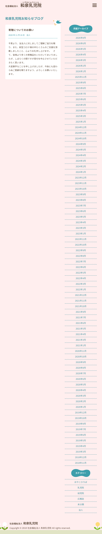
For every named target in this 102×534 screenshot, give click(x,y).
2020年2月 (81, 401)
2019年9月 (81, 423)
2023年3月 (81, 228)
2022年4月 (81, 278)
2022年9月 (81, 250)
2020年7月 (81, 373)
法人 (28, 35)
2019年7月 (81, 429)
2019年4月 (81, 446)
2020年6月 (81, 379)
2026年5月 (81, 49)
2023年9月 (81, 194)
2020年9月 (81, 362)
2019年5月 (81, 440)
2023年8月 (81, 200)
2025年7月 (81, 93)
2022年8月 (81, 255)
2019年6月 (81, 434)
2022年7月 (81, 261)
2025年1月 (81, 121)
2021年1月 (81, 345)
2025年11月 (80, 77)
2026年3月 (81, 60)
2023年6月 (81, 211)
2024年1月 (81, 172)
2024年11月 (80, 132)
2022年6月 (81, 267)
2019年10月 (80, 418)
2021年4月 (81, 334)
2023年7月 (81, 205)
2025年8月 (81, 88)
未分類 (81, 504)
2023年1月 (81, 233)
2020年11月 (80, 351)
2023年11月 (80, 183)
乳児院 (81, 487)
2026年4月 (81, 54)
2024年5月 (81, 149)
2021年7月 (81, 317)
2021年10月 (80, 306)
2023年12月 (80, 177)
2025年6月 (81, 99)
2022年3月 (81, 283)
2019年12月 (80, 412)
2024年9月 (81, 144)
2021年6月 (81, 323)
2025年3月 (81, 116)
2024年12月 (80, 127)
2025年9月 (81, 82)
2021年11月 (80, 300)
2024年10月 (80, 138)
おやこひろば (80, 482)
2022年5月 (81, 272)
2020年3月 (81, 395)
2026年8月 (81, 37)
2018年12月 (80, 457)
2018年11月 (80, 462)
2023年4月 (81, 222)
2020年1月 (81, 406)
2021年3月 (81, 339)
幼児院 (81, 493)
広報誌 (81, 498)
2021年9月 (81, 311)
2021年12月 (80, 295)
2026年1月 (81, 71)
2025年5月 (81, 104)
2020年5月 (81, 384)
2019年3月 (81, 451)
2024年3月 (81, 160)
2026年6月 (81, 43)
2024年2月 (81, 166)
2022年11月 (80, 239)
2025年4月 (81, 110)
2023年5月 (81, 216)
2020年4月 (81, 390)
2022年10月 (80, 244)
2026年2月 (81, 65)
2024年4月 (81, 155)
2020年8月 (81, 367)
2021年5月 (81, 328)
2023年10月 (80, 188)
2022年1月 (81, 289)
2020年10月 (80, 356)
